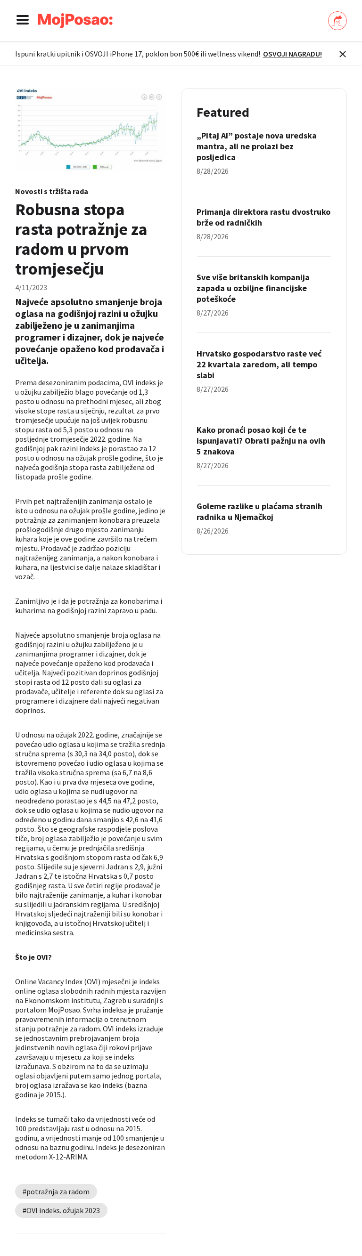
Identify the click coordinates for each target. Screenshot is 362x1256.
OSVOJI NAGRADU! (292, 53)
